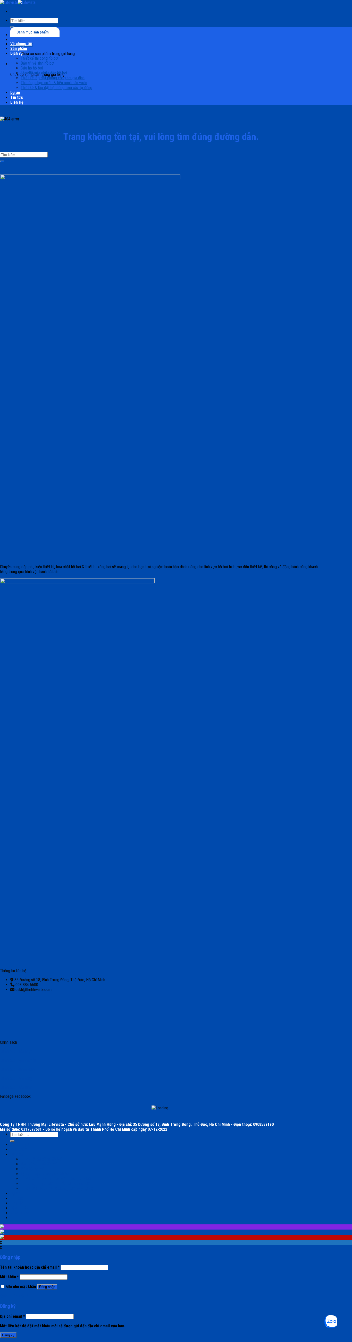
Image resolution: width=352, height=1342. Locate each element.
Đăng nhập (47, 1287)
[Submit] (2, 161)
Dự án (15, 92)
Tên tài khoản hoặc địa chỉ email (30, 1267)
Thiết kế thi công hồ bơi (39, 58)
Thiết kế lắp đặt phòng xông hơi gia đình (53, 77)
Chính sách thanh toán (17, 1069)
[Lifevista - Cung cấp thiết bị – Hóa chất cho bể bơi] (18, 2)
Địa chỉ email (12, 1316)
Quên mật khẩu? (14, 1296)
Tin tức (16, 97)
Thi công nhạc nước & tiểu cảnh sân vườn (54, 82)
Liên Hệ (16, 102)
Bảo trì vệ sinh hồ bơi (37, 63)
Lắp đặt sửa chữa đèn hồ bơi (44, 73)
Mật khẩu (9, 1276)
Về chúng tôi (21, 43)
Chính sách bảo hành (16, 1087)
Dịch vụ (16, 53)
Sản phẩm (18, 48)
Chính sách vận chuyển (18, 1060)
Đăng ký (8, 1335)
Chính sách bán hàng (16, 1078)
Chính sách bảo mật (16, 1051)
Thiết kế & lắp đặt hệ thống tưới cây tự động (56, 87)
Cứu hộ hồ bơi (32, 68)
